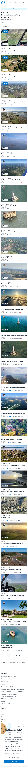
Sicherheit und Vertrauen (8, 679)
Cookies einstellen (14, 757)
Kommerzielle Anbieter (7, 703)
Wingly (3, 662)
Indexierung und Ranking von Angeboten (12, 691)
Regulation (4, 684)
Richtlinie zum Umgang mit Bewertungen (12, 689)
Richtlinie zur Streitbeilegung (9, 694)
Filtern (15, 9)
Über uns (3, 712)
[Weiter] (23, 655)
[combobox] (18, 2)
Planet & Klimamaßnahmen (8, 676)
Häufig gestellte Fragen (7, 686)
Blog (2, 714)
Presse (3, 722)
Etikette (3, 701)
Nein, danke (21, 726)
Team (2, 717)
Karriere (3, 719)
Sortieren (3, 22)
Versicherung (4, 681)
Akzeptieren (14, 761)
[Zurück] (4, 655)
